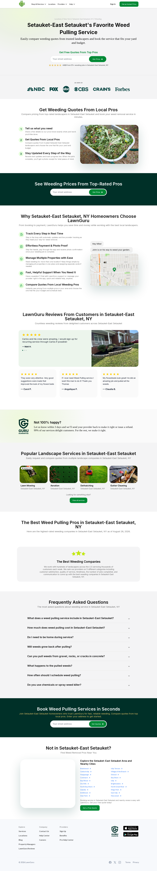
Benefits (63, 835)
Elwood (114, 774)
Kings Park (115, 790)
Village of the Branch (118, 771)
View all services (78, 500)
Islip (112, 781)
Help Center (44, 835)
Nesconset (115, 796)
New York (67, 19)
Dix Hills (83, 784)
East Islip (114, 793)
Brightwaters (116, 784)
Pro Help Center (66, 840)
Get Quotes (96, 724)
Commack (84, 777)
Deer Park (84, 796)
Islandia (83, 790)
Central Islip (84, 771)
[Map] (47, 783)
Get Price (96, 59)
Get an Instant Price (129, 4)
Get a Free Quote (90, 808)
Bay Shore (114, 777)
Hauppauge (84, 774)
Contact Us (44, 831)
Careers (42, 840)
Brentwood (84, 768)
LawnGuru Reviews (27, 848)
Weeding (98, 19)
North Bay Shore (86, 787)
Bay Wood (84, 781)
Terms (128, 862)
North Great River (117, 787)
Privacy (136, 862)
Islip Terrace (115, 768)
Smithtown (84, 793)
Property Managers (27, 844)
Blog (21, 840)
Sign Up (63, 831)
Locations (58, 19)
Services (22, 831)
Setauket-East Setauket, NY (83, 19)
